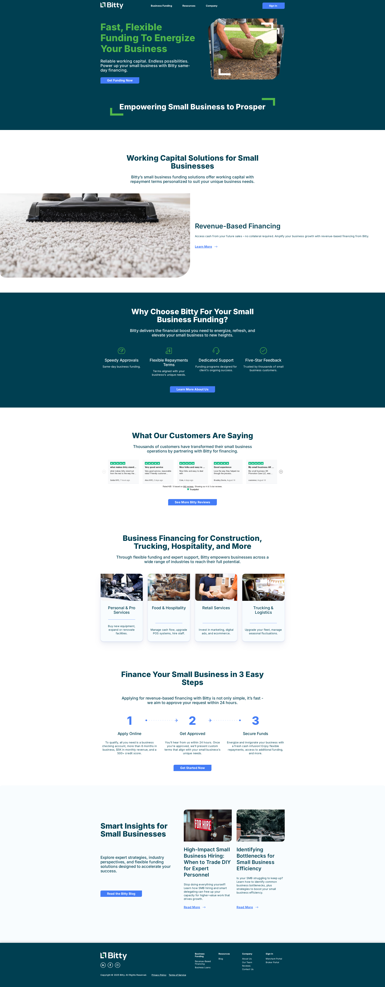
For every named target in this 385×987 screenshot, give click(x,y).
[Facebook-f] (110, 965)
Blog (221, 958)
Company (247, 953)
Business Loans (202, 967)
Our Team (247, 962)
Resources (224, 953)
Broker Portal (272, 962)
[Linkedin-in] (103, 965)
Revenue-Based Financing (203, 962)
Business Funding (200, 955)
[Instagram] (117, 965)
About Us (247, 958)
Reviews (246, 965)
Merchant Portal (274, 958)
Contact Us (247, 969)
